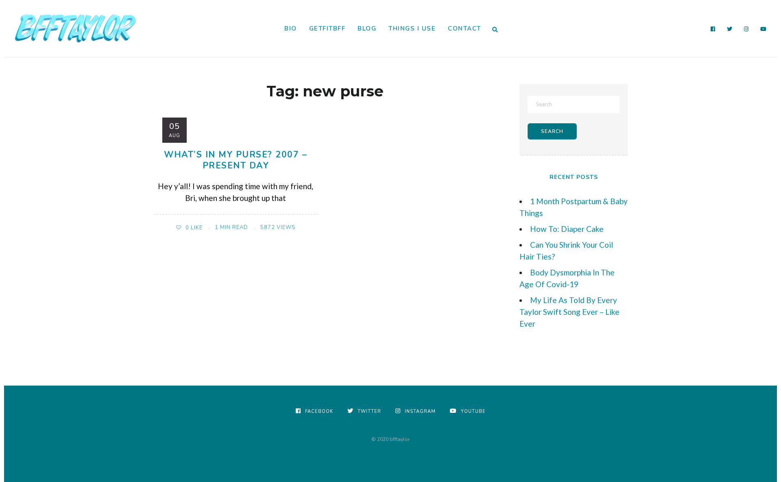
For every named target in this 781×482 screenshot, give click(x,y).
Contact (464, 28)
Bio (290, 28)
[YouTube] (763, 29)
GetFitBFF (327, 28)
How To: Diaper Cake (567, 228)
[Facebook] (713, 29)
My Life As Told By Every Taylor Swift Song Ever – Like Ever (569, 311)
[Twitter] (730, 29)
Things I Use (412, 28)
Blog (367, 28)
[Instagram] (746, 29)
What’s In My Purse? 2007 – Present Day (235, 160)
